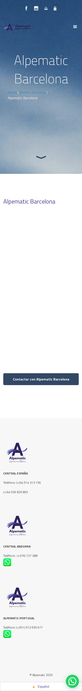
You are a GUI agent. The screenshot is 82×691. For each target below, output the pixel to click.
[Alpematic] (19, 26)
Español (43, 686)
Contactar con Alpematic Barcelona (41, 379)
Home (12, 92)
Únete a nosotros (32, 92)
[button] (72, 681)
